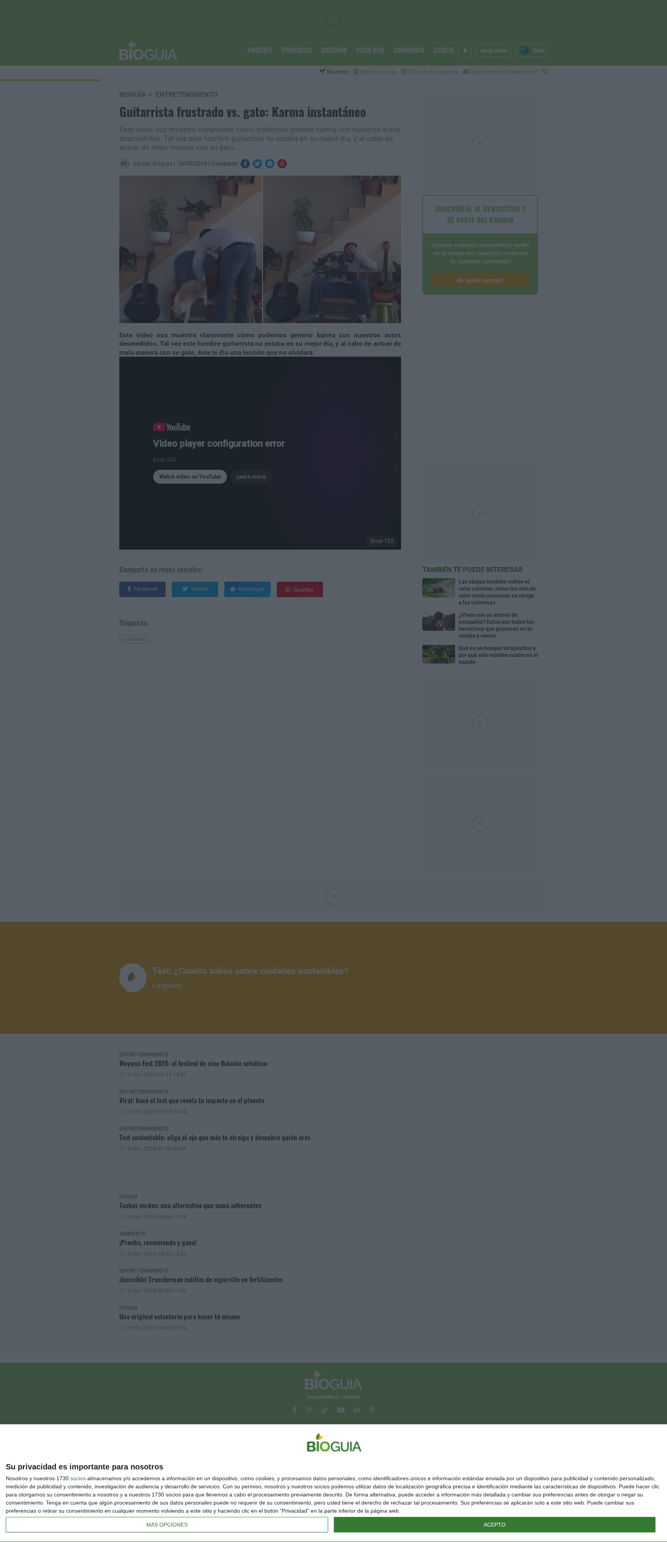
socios (78, 1478)
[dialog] (333, 1483)
